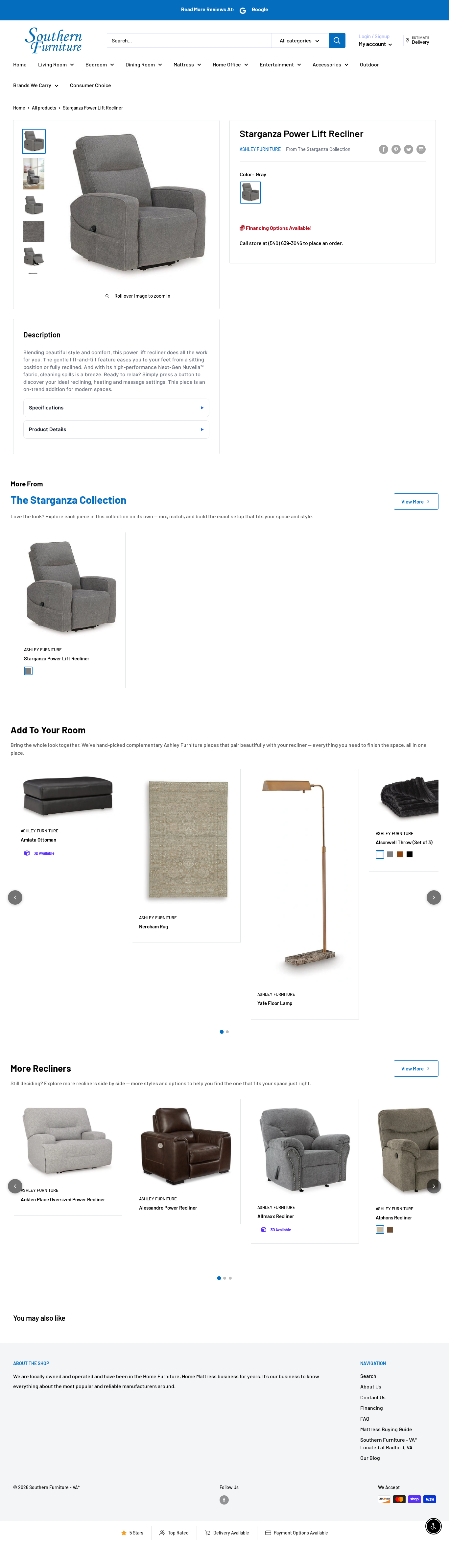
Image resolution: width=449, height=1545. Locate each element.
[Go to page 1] (222, 1032)
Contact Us (373, 1397)
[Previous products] (15, 897)
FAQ (364, 1418)
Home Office (227, 64)
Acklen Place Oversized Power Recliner (63, 1199)
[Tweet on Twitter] (408, 149)
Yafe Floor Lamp (274, 1003)
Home (20, 64)
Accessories (327, 64)
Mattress (184, 64)
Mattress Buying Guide (386, 1429)
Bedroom (96, 64)
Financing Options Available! (278, 228)
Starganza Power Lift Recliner (56, 658)
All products (44, 107)
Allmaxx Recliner (275, 1216)
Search (368, 1376)
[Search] (337, 40)
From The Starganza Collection (318, 149)
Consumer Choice (90, 85)
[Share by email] (421, 149)
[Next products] (434, 897)
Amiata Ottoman (38, 840)
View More (412, 501)
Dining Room (140, 64)
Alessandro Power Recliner (168, 1208)
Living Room (52, 64)
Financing (371, 1408)
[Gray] (250, 192)
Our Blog (370, 1458)
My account (373, 43)
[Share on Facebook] (383, 149)
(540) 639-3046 (285, 243)
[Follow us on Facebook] (224, 1500)
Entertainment (277, 64)
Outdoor (369, 64)
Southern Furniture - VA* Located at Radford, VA (388, 1443)
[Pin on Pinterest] (396, 149)
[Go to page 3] (230, 1278)
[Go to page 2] (227, 1031)
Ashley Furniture (260, 149)
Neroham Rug (153, 926)
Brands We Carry (32, 85)
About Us (370, 1386)
